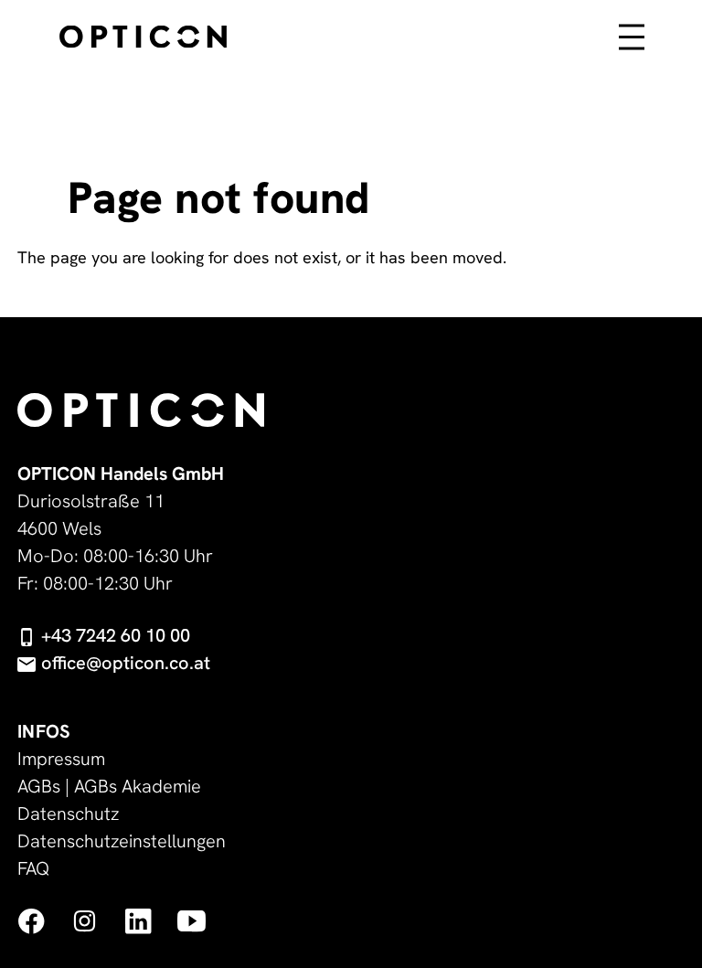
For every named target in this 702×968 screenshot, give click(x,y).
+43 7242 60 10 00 (115, 635)
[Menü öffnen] (632, 49)
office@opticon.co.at (125, 663)
